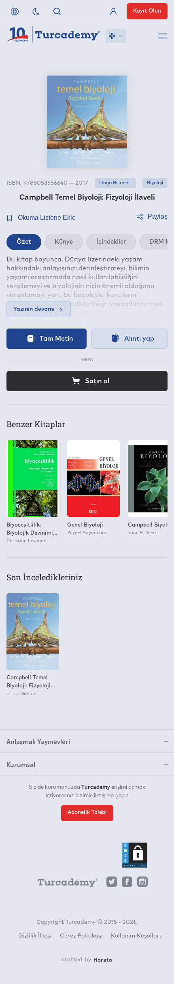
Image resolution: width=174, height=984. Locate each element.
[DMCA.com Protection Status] (135, 855)
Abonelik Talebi (87, 812)
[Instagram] (142, 884)
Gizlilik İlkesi (35, 936)
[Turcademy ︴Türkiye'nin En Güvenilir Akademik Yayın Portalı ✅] (53, 36)
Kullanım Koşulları (136, 936)
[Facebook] (127, 884)
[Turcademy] (64, 884)
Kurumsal (20, 764)
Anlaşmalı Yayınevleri (38, 741)
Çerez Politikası (81, 936)
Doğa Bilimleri (115, 183)
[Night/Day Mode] (36, 11)
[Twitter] (111, 884)
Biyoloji (155, 183)
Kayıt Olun (147, 11)
